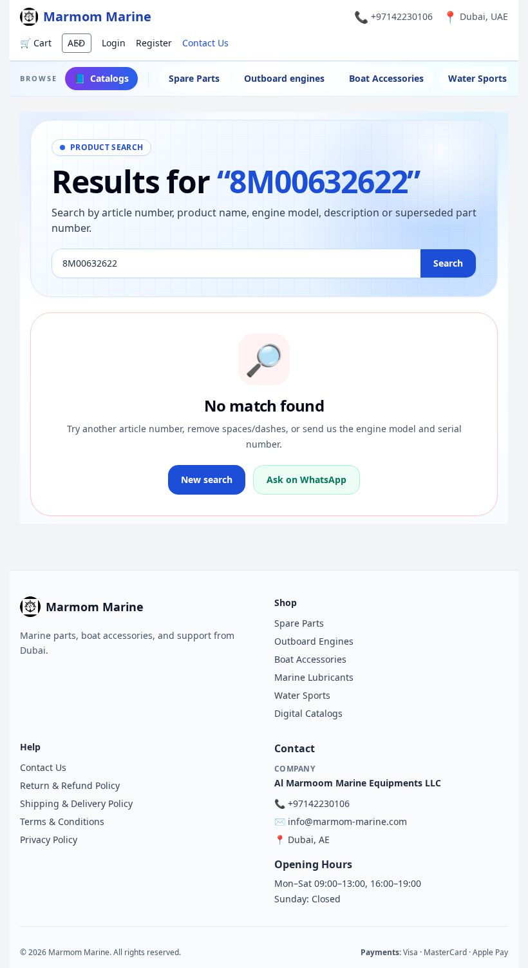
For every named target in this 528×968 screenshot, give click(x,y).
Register (154, 43)
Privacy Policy (48, 839)
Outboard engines (284, 78)
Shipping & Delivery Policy (76, 803)
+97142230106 (402, 16)
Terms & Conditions (62, 821)
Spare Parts (194, 78)
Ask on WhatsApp (306, 479)
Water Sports (302, 695)
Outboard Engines (314, 641)
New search (206, 479)
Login (114, 43)
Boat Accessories (386, 78)
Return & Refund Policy (70, 785)
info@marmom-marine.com (347, 821)
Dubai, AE (309, 839)
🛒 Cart (36, 43)
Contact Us (205, 43)
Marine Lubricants (314, 677)
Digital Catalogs (308, 713)
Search (448, 263)
